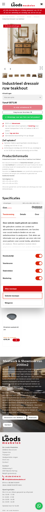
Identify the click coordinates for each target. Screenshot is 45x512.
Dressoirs (37, 17)
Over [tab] (37, 214)
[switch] (38, 263)
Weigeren (9, 303)
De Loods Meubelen (8, 17)
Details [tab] (23, 214)
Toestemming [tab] (8, 214)
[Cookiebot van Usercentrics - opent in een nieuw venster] (32, 207)
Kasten (29, 17)
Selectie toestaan (12, 296)
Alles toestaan (11, 289)
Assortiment (20, 17)
